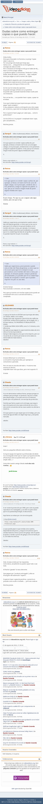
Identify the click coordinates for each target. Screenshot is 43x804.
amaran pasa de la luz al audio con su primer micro (19, 676)
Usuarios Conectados (9, 749)
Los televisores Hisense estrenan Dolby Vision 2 (18, 731)
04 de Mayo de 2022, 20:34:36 (11, 257)
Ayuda (16, 800)
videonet (6, 708)
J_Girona (17, 672)
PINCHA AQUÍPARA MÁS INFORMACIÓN (21, 608)
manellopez (26, 660)
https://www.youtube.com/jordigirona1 (25, 485)
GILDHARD (9, 305)
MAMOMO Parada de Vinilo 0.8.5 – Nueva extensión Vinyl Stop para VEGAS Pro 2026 (21, 659)
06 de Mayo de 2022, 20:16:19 (11, 354)
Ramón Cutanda (24, 667)
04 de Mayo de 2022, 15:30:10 (11, 139)
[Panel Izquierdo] (40, 21)
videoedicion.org (8, 602)
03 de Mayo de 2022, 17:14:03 (11, 53)
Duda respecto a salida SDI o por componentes (18, 706)
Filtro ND (6, 738)
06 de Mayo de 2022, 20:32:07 (11, 387)
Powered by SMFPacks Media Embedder (31, 802)
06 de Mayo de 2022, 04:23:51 (11, 310)
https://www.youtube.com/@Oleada (19, 430)
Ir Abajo (4, 42)
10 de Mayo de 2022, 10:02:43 (11, 558)
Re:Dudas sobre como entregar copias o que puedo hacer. (20, 137)
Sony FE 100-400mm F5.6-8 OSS (13, 743)
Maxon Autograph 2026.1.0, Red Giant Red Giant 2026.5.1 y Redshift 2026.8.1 (18, 684)
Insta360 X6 (7, 701)
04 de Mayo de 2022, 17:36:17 (11, 218)
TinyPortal (10, 800)
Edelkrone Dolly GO (9, 696)
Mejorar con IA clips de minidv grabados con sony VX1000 (19, 691)
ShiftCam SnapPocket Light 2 (12, 726)
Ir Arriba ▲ (33, 800)
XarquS (8, 133)
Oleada (8, 382)
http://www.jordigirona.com (20, 487)
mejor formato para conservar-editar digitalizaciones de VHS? (21, 714)
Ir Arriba (4, 592)
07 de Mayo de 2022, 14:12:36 (11, 502)
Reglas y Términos (24, 800)
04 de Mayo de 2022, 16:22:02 (11, 174)
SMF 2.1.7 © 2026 (6, 802)
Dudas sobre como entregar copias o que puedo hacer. (19, 51)
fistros (11, 715)
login (31, 639)
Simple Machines (15, 802)
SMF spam (15, 789)
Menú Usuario (7, 635)
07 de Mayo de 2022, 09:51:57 (11, 442)
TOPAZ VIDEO (7, 672)
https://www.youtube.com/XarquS (21, 162)
